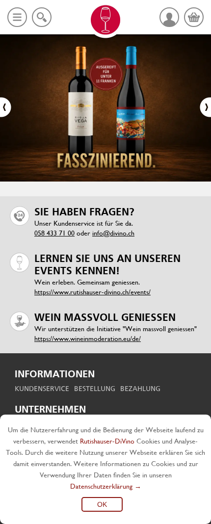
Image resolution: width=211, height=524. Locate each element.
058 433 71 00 (54, 233)
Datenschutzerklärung (101, 486)
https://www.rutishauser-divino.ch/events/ (92, 292)
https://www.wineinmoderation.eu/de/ (87, 338)
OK (102, 504)
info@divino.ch (113, 233)
